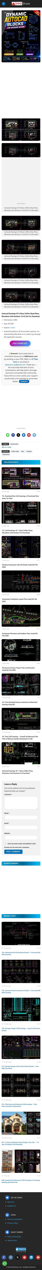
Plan (22, 451)
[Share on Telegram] (34, 435)
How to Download (14, 1237)
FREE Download (20, 343)
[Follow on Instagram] (10, 1257)
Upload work (12, 1240)
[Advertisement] (21, 87)
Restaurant (6, 454)
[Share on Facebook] (13, 435)
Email (6, 823)
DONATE (24, 381)
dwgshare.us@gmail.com (15, 364)
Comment (8, 794)
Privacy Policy (12, 1223)
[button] (3, 4)
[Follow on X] (17, 1257)
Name (6, 813)
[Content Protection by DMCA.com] (21, 1250)
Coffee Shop (15, 451)
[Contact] (4, 1263)
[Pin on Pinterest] (29, 435)
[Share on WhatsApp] (7, 435)
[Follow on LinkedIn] (31, 1257)
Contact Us (11, 1206)
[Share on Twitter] (23, 435)
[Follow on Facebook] (4, 1257)
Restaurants (14, 444)
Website (7, 833)
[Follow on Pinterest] (24, 1257)
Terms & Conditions (14, 1219)
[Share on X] (18, 435)
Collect (12, 328)
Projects (29, 451)
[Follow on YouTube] (38, 1257)
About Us (10, 1202)
